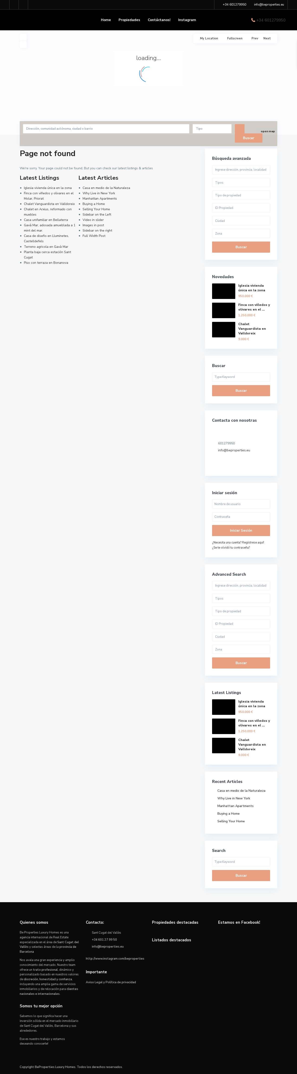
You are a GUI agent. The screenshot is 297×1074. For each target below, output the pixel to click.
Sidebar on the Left (97, 214)
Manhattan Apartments (100, 198)
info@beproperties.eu (234, 450)
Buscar (241, 247)
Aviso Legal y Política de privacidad (111, 982)
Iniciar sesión (241, 530)
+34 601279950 (270, 20)
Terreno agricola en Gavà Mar (46, 247)
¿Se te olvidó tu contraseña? (231, 548)
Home (106, 20)
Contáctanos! (159, 20)
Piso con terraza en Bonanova (46, 263)
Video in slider (93, 220)
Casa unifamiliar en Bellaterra (46, 220)
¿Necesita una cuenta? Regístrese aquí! (238, 542)
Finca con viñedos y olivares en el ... (254, 307)
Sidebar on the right (97, 230)
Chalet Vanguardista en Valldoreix (49, 204)
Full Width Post (94, 236)
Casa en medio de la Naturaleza (106, 188)
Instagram (187, 20)
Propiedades (129, 20)
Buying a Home (94, 204)
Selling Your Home (96, 209)
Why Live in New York (99, 193)
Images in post (93, 225)
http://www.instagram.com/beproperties (115, 959)
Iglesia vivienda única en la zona (48, 188)
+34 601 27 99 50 (104, 940)
